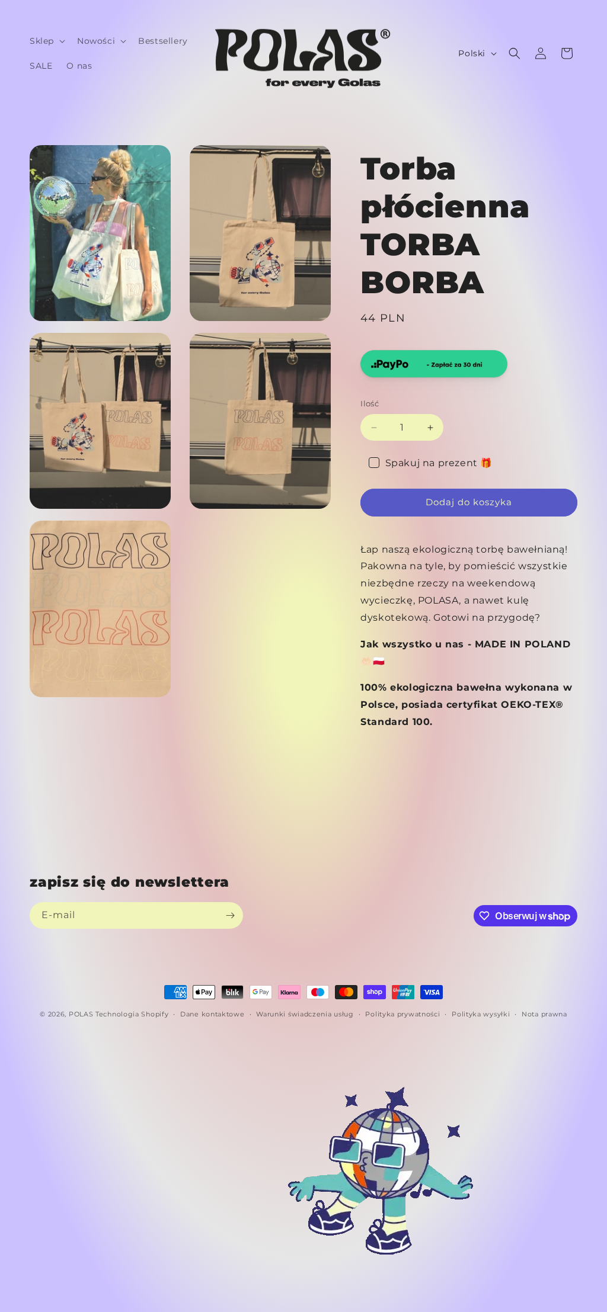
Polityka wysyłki (481, 1014)
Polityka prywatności (402, 1014)
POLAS (81, 1014)
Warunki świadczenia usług (305, 1014)
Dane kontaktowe (212, 1014)
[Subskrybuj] (230, 915)
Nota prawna (544, 1014)
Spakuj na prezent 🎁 (439, 463)
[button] (46, 40)
